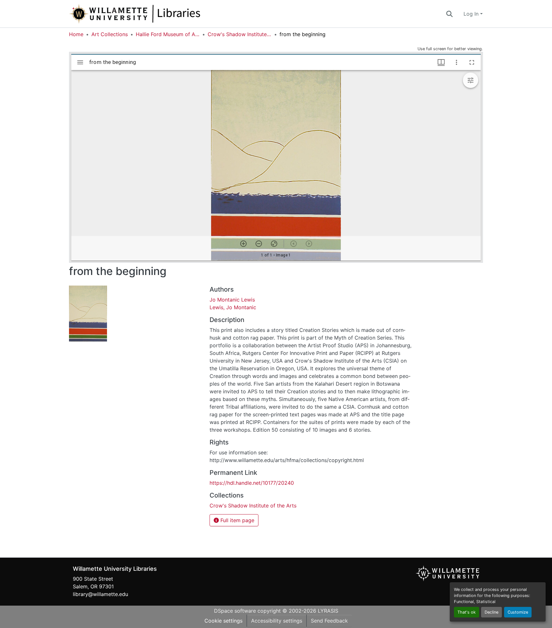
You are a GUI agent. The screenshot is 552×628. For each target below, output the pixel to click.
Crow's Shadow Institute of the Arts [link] (240, 34)
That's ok (466, 612)
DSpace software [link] (235, 611)
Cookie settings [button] (223, 620)
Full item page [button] (236, 520)
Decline (491, 612)
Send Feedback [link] (329, 620)
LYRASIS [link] (328, 611)
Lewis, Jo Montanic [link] (233, 307)
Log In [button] (472, 14)
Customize (518, 612)
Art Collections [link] (109, 34)
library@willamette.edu (100, 594)
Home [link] (76, 34)
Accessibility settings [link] (276, 620)
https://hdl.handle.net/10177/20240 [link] (252, 483)
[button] (156, 14)
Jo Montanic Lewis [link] (233, 299)
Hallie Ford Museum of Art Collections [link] (168, 34)
